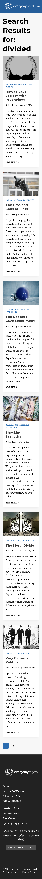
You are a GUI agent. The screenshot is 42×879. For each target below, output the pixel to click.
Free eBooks (9, 818)
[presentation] (21, 68)
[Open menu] (38, 6)
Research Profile (11, 813)
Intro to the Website (13, 791)
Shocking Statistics (14, 434)
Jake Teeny (12, 105)
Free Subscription (12, 800)
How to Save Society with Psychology (16, 96)
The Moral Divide (20, 545)
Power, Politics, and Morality (20, 200)
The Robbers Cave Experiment (20, 319)
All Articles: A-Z (11, 796)
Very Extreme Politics (17, 660)
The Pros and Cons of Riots (17, 207)
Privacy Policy (28, 872)
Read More (13, 162)
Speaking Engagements (15, 823)
